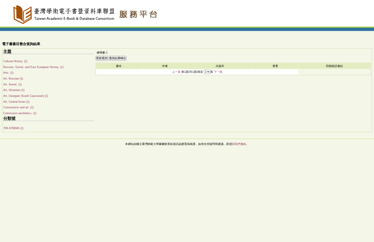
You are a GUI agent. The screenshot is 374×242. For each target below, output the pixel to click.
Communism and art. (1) (18, 107)
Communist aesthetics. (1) (19, 113)
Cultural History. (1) (15, 61)
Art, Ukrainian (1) (13, 90)
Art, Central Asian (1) (16, 101)
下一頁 (218, 71)
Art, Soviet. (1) (12, 84)
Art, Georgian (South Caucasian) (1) (25, 95)
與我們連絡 (239, 144)
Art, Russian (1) (13, 78)
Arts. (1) (8, 72)
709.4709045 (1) (13, 128)
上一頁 (176, 71)
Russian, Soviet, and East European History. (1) (33, 67)
